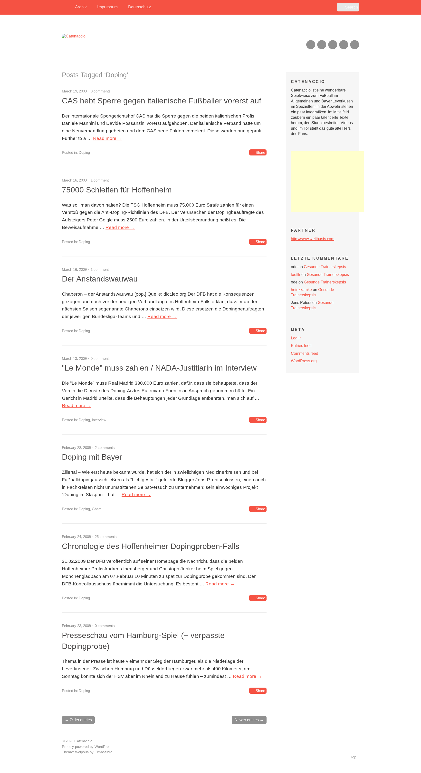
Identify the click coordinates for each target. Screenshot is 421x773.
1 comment (100, 180)
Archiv (81, 7)
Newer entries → (249, 720)
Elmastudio (103, 752)
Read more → (107, 138)
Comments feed (304, 353)
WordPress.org (304, 361)
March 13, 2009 (74, 358)
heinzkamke (301, 290)
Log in (296, 338)
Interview (99, 420)
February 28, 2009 (76, 448)
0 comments (101, 91)
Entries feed (301, 346)
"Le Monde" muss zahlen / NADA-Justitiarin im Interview (159, 368)
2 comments (105, 448)
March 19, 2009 (74, 91)
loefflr (295, 275)
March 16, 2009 (74, 180)
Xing (321, 44)
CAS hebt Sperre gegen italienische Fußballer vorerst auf (161, 100)
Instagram (332, 44)
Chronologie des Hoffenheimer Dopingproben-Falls (150, 546)
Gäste (97, 509)
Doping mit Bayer (92, 457)
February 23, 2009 (76, 626)
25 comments (106, 537)
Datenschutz (139, 7)
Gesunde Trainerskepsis (325, 267)
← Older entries (78, 720)
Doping (84, 152)
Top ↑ (355, 757)
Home (67, 7)
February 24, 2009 (76, 537)
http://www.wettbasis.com (312, 239)
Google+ (343, 44)
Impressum (107, 7)
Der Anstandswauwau (100, 278)
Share (260, 152)
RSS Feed (310, 44)
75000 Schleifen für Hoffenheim (117, 189)
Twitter (354, 44)
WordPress (104, 747)
